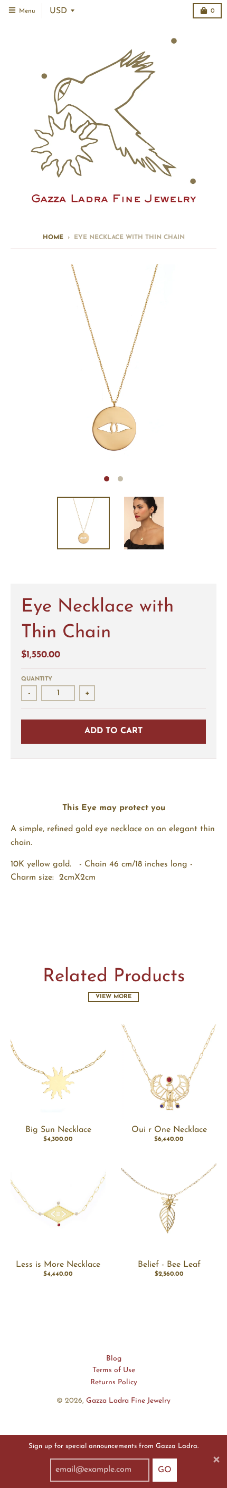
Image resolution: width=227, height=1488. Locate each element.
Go (165, 1470)
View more (113, 997)
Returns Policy (113, 1382)
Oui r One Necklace (169, 1130)
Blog (113, 1359)
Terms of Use (113, 1370)
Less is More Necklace (58, 1264)
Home (53, 237)
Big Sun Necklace (58, 1130)
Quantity (36, 679)
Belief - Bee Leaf (169, 1264)
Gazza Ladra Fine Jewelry (128, 1401)
